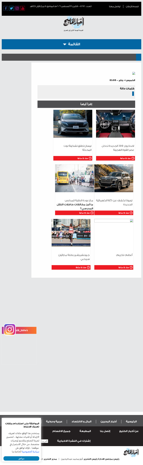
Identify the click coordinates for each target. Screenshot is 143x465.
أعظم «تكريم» (124, 255)
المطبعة (85, 431)
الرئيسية (131, 421)
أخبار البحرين (109, 421)
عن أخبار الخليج (128, 431)
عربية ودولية (54, 421)
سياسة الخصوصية (30, 451)
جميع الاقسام (61, 431)
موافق (21, 458)
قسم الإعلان (132, 6)
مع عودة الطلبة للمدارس (75, 204)
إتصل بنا (105, 431)
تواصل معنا (115, 6)
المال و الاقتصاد (81, 421)
